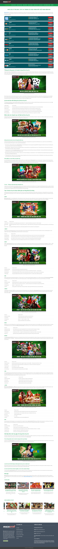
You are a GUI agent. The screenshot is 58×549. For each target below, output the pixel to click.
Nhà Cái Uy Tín (5, 531)
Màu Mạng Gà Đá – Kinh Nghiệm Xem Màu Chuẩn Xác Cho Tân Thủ (29, 511)
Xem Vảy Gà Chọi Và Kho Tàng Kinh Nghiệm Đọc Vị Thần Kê (16, 510)
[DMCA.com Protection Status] (5, 540)
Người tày (38, 538)
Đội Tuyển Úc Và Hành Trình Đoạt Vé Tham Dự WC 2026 (40, 490)
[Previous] (6, 488)
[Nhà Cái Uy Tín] (7, 2)
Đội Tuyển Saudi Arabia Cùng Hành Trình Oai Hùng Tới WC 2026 (28, 490)
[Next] (52, 488)
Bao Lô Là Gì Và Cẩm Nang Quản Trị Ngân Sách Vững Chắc (42, 510)
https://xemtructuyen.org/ (28, 476)
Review (50, 19)
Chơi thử (50, 17)
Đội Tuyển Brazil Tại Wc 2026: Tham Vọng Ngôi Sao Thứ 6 (15, 490)
